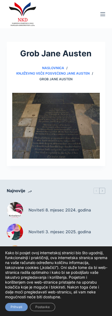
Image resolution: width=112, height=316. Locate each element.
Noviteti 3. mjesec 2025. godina (60, 231)
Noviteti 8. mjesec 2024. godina (60, 210)
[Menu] (102, 14)
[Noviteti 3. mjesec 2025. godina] (15, 232)
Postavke (42, 307)
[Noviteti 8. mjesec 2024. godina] (15, 210)
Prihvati (16, 307)
